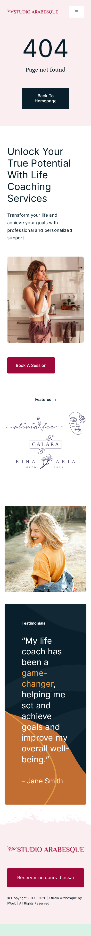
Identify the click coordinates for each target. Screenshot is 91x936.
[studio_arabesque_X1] (32, 11)
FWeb (11, 903)
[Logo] (34, 417)
